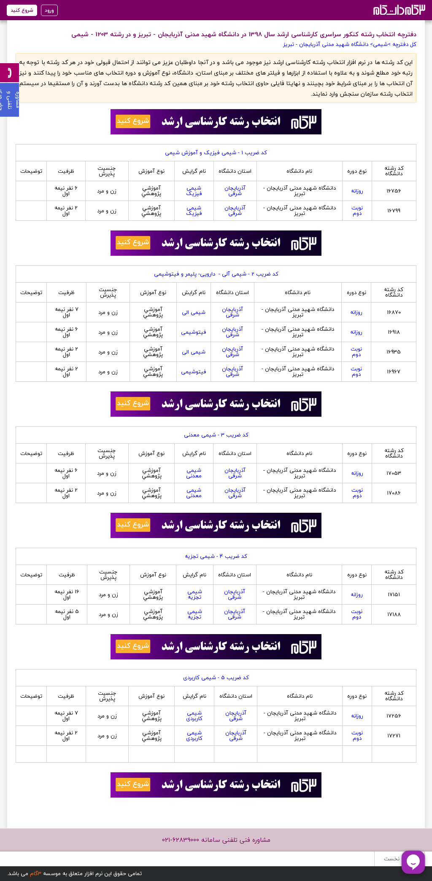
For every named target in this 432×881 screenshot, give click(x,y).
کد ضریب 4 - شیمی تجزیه (216, 556)
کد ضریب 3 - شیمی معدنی (216, 434)
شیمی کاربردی (194, 715)
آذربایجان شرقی (235, 190)
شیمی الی (193, 312)
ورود (49, 10)
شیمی (380, 44)
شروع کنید (22, 10)
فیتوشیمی (193, 332)
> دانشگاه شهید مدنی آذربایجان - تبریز (328, 44)
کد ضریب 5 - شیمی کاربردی (216, 677)
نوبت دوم (357, 210)
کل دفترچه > (402, 44)
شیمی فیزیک (194, 190)
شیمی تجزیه (194, 594)
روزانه (357, 190)
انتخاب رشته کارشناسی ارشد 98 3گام (398, 9)
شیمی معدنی (194, 473)
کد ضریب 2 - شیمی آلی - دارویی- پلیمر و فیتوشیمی (216, 273)
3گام (35, 873)
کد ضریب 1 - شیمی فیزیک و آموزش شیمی (216, 152)
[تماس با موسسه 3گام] (9, 72)
